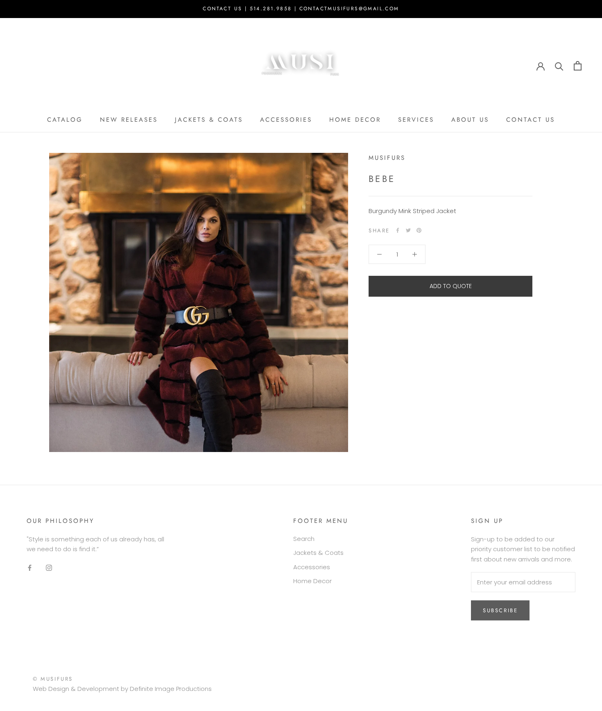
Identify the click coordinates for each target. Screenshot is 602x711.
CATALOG (65, 119)
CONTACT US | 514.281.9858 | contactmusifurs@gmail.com (301, 8)
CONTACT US (530, 119)
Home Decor (312, 581)
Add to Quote (451, 286)
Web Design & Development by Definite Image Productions (122, 688)
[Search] (559, 65)
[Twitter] (408, 230)
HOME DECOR (355, 119)
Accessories (311, 567)
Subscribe (500, 610)
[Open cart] (578, 65)
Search (304, 538)
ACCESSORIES (286, 119)
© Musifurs (53, 679)
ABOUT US (470, 119)
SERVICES (416, 119)
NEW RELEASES (129, 119)
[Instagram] (49, 568)
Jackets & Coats (318, 552)
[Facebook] (397, 230)
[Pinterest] (418, 230)
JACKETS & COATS (209, 119)
